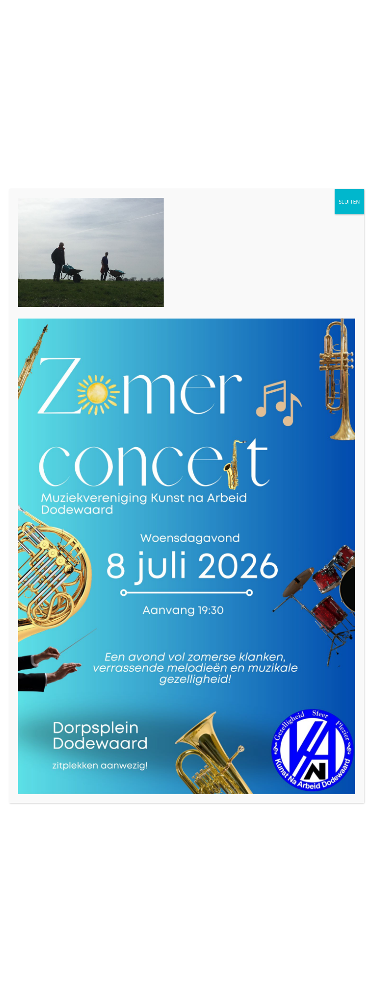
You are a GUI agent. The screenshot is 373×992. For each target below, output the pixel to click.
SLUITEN (349, 201)
